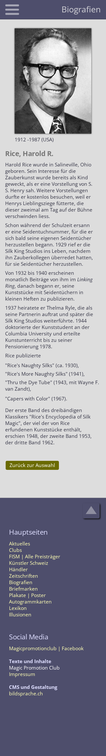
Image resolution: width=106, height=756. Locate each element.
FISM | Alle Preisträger (34, 556)
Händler (18, 569)
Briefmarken (23, 588)
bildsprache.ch (26, 693)
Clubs (15, 550)
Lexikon (18, 608)
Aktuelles (19, 543)
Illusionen (20, 614)
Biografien (20, 582)
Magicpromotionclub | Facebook (46, 648)
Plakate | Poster (27, 595)
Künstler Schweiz (28, 563)
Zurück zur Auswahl (32, 465)
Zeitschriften (23, 576)
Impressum (22, 674)
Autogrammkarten (30, 601)
